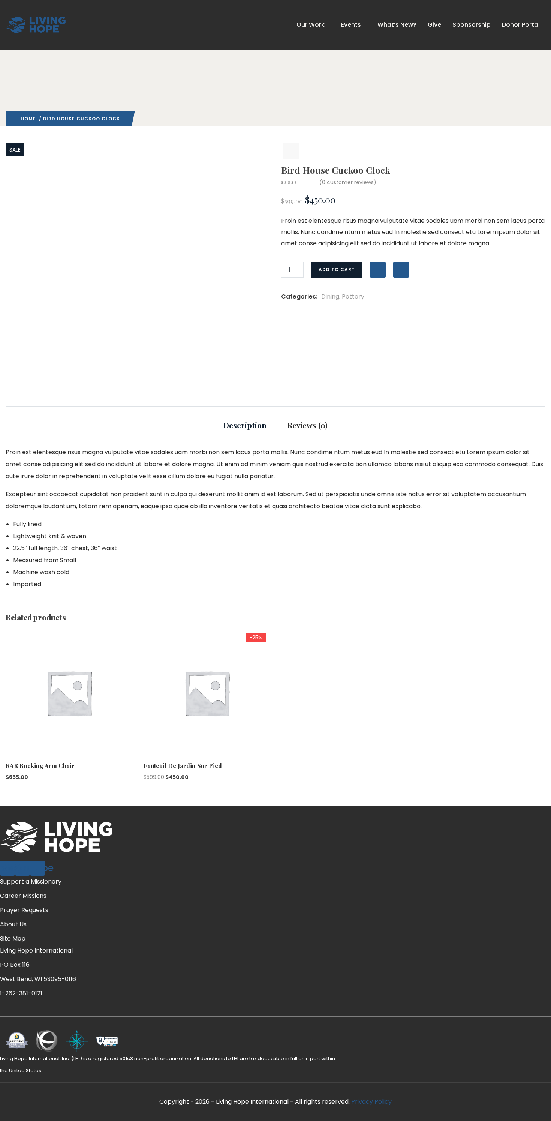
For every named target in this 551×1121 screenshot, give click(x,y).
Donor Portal (521, 24)
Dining (330, 296)
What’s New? (396, 24)
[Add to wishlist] (378, 270)
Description (245, 425)
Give (434, 24)
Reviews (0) (307, 425)
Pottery (353, 296)
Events (351, 24)
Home (28, 119)
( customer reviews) (347, 182)
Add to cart (337, 269)
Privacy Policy (371, 1101)
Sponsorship (471, 24)
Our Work (310, 24)
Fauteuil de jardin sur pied (183, 766)
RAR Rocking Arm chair (40, 766)
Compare (401, 270)
